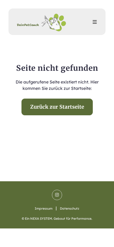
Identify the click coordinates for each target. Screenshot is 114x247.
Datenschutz (69, 208)
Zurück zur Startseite (57, 107)
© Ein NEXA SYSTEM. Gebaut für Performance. (57, 218)
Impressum (43, 208)
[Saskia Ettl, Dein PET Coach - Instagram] (57, 195)
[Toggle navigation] (94, 22)
